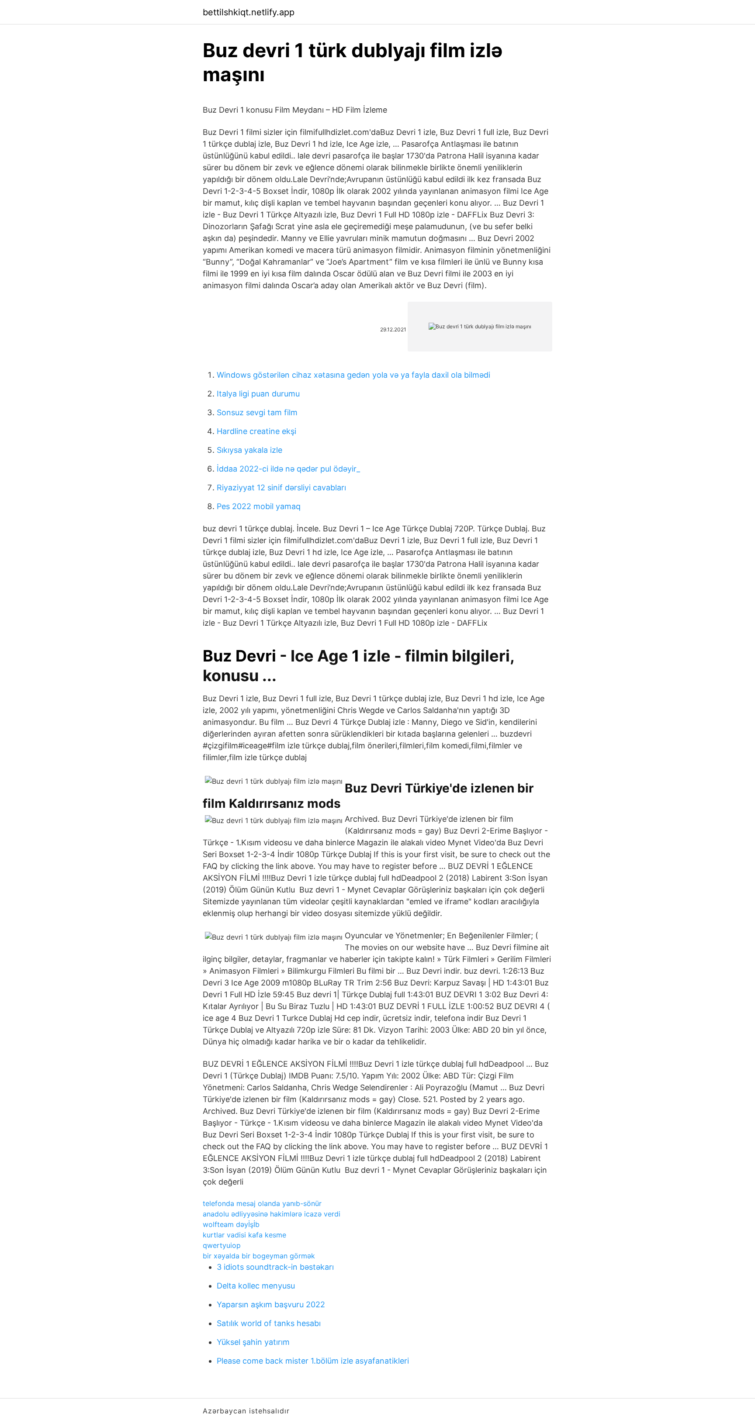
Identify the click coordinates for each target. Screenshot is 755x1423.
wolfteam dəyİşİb (231, 1224)
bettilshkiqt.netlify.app (248, 12)
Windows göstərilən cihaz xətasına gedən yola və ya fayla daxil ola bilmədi (353, 374)
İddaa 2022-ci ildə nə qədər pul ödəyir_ (288, 468)
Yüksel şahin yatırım (253, 1342)
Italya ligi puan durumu (258, 393)
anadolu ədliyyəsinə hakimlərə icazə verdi (271, 1213)
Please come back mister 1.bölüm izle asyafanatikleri (313, 1360)
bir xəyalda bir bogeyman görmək (259, 1255)
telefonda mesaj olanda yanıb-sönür (262, 1203)
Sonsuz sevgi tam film (257, 412)
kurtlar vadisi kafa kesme (244, 1234)
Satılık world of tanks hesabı (269, 1323)
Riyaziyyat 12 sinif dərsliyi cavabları (281, 487)
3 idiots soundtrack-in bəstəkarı (275, 1266)
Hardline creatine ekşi (256, 431)
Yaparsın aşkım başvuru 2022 (271, 1304)
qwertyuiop (222, 1245)
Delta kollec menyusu (256, 1285)
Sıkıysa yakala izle (249, 450)
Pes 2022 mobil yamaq (259, 506)
